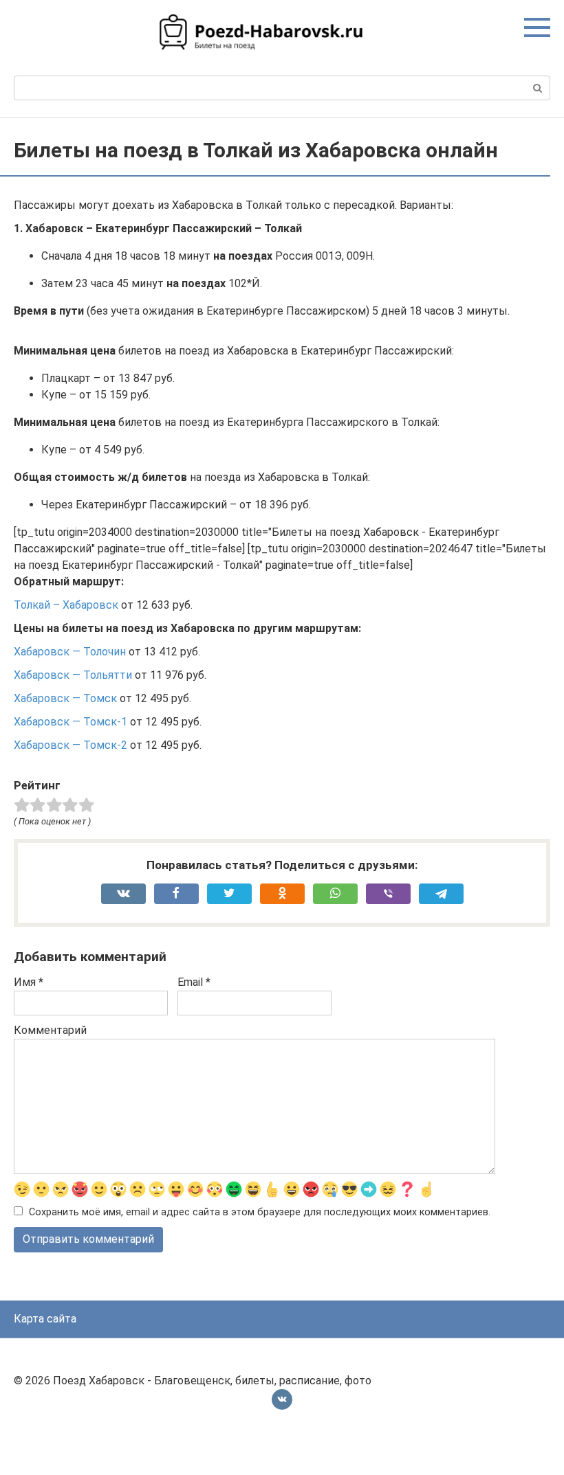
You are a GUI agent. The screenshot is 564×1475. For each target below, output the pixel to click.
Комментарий (50, 1030)
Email (193, 982)
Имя (28, 982)
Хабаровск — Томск (65, 698)
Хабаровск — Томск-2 (70, 745)
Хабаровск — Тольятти (73, 675)
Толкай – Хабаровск (66, 604)
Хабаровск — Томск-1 (70, 721)
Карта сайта (45, 1318)
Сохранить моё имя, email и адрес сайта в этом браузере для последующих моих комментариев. (259, 1212)
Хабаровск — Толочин (70, 651)
